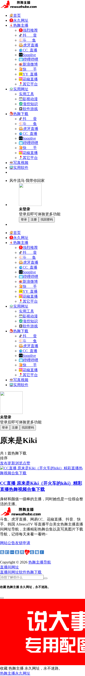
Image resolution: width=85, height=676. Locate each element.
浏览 (19, 463)
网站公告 (7, 543)
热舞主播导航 (39, 562)
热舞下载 (34, 572)
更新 (11, 463)
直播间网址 (9, 572)
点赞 (26, 463)
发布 (4, 463)
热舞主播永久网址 (15, 673)
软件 (22, 572)
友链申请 (22, 543)
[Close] (2, 598)
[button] (9, 567)
